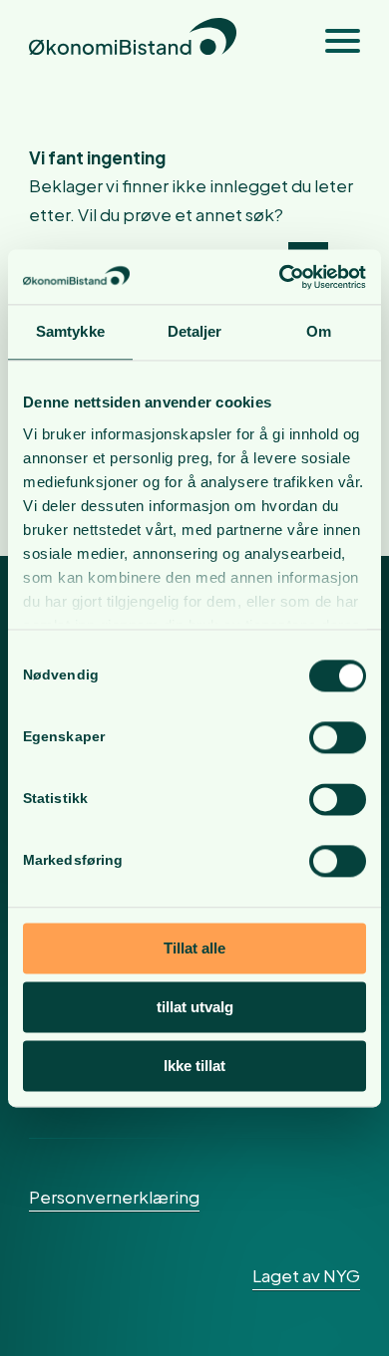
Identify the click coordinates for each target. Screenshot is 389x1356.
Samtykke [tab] (70, 331)
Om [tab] (318, 331)
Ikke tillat (194, 1065)
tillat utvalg (195, 1006)
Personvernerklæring (114, 1197)
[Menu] (332, 40)
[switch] (337, 737)
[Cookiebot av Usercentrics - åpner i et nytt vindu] (280, 277)
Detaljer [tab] (195, 331)
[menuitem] (332, 40)
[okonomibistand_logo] (161, 40)
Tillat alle (194, 948)
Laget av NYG (306, 1275)
